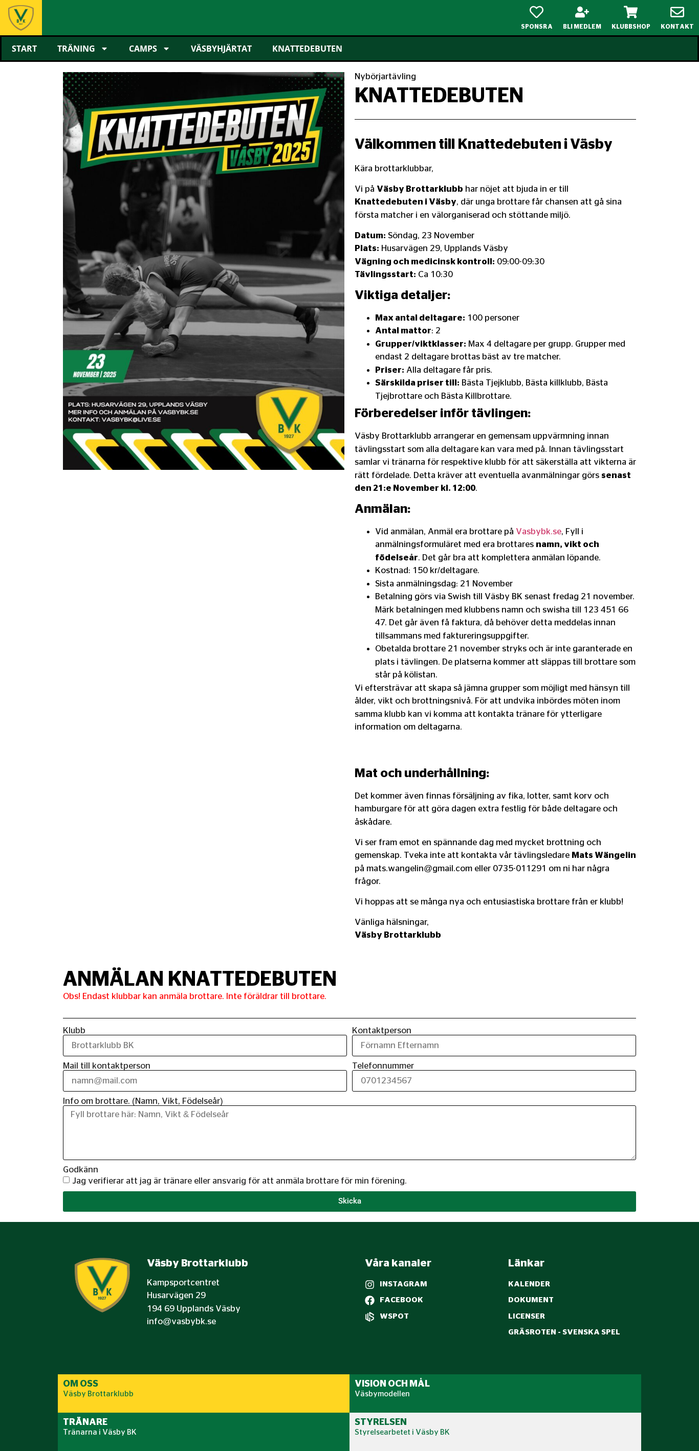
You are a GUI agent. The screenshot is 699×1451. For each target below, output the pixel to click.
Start (24, 48)
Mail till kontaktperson (106, 1065)
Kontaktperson (381, 1030)
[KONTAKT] (677, 12)
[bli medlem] (582, 12)
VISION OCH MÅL (392, 1384)
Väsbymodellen (382, 1394)
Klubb (74, 1030)
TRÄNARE (85, 1422)
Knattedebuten (307, 48)
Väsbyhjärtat (221, 48)
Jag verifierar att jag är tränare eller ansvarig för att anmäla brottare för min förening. (239, 1180)
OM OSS (80, 1384)
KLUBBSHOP (630, 27)
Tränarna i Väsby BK (100, 1432)
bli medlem (582, 27)
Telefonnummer (383, 1065)
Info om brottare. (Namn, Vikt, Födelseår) (143, 1101)
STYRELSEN (381, 1422)
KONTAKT (677, 27)
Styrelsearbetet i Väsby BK (402, 1432)
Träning (76, 48)
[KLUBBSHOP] (631, 12)
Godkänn (80, 1169)
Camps (143, 48)
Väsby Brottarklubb (98, 1394)
